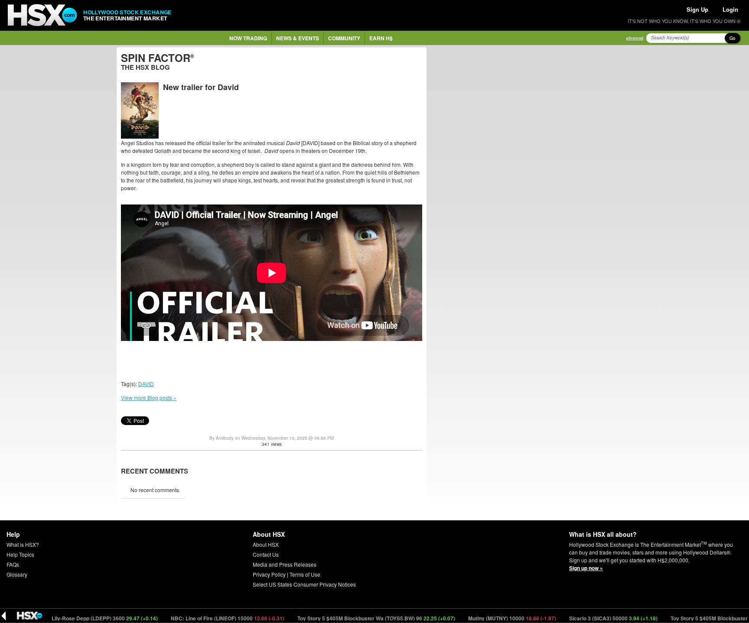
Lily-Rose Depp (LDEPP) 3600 (87, 618)
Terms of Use (305, 574)
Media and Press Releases (284, 564)
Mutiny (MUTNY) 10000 (494, 618)
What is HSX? (23, 544)
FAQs (13, 564)
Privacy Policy (269, 574)
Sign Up (697, 9)
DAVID (146, 383)
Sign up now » (586, 568)
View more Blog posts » (148, 397)
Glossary (17, 574)
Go (732, 38)
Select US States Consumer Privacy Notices (304, 584)
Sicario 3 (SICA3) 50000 (596, 618)
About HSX (266, 544)
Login (730, 9)
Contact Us (266, 554)
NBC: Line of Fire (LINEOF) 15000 (210, 618)
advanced (634, 38)
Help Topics (20, 554)
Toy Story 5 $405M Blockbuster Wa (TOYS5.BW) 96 (358, 618)
